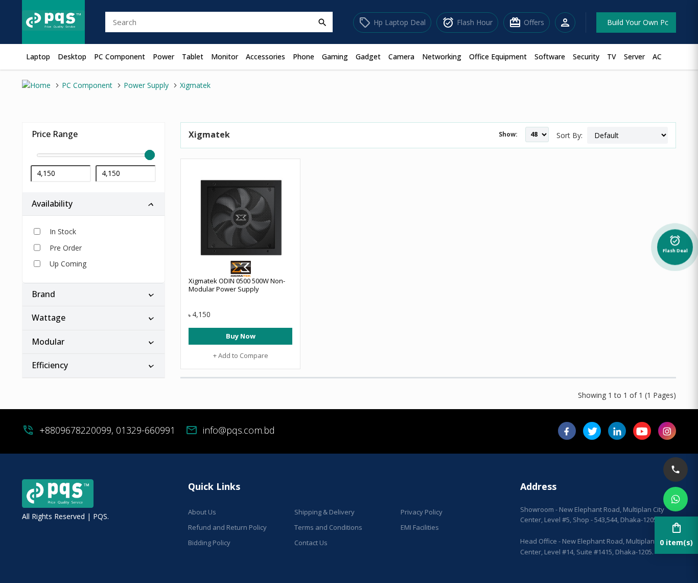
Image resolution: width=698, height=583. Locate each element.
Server (634, 56)
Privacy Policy (422, 512)
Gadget (368, 56)
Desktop (72, 56)
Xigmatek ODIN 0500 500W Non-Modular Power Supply (237, 285)
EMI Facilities (420, 527)
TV (611, 56)
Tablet (192, 56)
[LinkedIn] (617, 434)
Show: (508, 134)
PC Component (119, 56)
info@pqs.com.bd (239, 430)
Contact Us (311, 542)
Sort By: (569, 135)
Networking (441, 56)
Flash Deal (675, 245)
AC (657, 56)
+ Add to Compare (240, 355)
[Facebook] (567, 434)
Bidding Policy (209, 542)
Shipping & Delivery (324, 512)
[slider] (93, 155)
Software (549, 56)
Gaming (335, 56)
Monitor (224, 56)
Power (163, 56)
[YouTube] (642, 434)
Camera (401, 56)
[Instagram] (667, 434)
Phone (303, 56)
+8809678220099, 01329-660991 (107, 430)
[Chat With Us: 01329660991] (675, 499)
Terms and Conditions (328, 527)
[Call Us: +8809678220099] (675, 469)
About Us (202, 512)
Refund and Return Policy (227, 527)
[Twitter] (592, 434)
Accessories (265, 56)
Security (586, 56)
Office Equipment (498, 56)
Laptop (38, 56)
